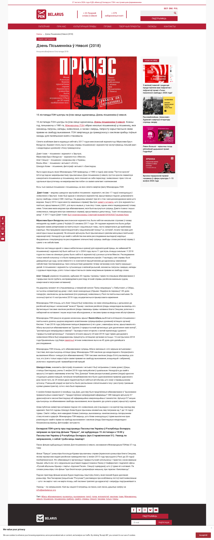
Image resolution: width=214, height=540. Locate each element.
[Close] (211, 527)
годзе (94, 496)
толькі (109, 499)
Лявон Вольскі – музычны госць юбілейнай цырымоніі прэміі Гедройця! (157, 149)
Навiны (39, 34)
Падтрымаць (159, 18)
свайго (78, 499)
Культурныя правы (84, 26)
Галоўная (43, 26)
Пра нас (61, 26)
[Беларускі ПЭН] (50, 14)
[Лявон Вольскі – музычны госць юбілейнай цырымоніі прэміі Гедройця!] (159, 135)
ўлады (115, 499)
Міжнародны (130, 496)
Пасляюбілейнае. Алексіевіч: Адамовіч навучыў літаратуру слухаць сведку (156, 119)
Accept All (203, 535)
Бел (166, 9)
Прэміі (107, 26)
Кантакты (170, 26)
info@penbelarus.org (46, 490)
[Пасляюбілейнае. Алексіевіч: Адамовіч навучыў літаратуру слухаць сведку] (159, 106)
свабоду (70, 499)
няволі (39, 499)
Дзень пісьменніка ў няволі (109, 122)
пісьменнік (48, 499)
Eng (171, 9)
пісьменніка (60, 499)
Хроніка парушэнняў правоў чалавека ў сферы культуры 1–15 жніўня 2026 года (158, 178)
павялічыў (69, 340)
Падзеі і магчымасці (46, 39)
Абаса (44, 496)
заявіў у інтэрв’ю (106, 202)
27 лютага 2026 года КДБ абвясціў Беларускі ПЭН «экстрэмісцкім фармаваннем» (107, 2)
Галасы (152, 26)
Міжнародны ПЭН (75, 125)
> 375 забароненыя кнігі (114, 14)
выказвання (79, 496)
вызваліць (68, 496)
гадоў (88, 496)
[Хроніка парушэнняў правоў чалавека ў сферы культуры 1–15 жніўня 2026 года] (159, 164)
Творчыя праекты (129, 26)
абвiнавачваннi (55, 496)
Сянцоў (93, 499)
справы (85, 499)
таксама (101, 499)
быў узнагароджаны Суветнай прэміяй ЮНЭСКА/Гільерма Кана (98, 214)
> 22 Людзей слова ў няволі (89, 14)
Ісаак (121, 496)
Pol (176, 9)
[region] (107, 533)
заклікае (114, 496)
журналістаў (103, 496)
